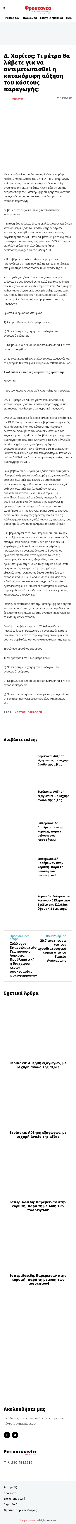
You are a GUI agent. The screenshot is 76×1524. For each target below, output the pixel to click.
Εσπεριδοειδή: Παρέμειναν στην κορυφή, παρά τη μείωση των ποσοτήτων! (50, 831)
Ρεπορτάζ (17, 99)
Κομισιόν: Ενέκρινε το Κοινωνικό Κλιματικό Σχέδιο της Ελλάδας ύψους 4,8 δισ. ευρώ (53, 902)
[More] (24, 108)
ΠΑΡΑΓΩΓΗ (34, 712)
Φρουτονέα (28, 1520)
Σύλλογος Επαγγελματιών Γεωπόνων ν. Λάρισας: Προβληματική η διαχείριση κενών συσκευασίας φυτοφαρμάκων (23, 959)
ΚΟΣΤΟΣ (20, 712)
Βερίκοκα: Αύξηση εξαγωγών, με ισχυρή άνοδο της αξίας (53, 760)
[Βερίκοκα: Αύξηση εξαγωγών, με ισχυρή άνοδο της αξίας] (19, 761)
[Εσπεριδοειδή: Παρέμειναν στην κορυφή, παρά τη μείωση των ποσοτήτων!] (19, 832)
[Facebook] (7, 108)
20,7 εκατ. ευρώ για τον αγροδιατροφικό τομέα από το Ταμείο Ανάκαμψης (52, 950)
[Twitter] (16, 108)
